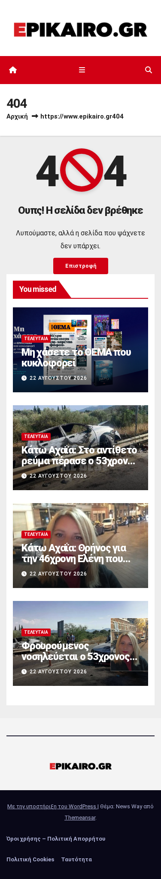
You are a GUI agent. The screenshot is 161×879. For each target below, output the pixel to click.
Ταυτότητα (76, 859)
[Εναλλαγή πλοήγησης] (82, 70)
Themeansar (79, 817)
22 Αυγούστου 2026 (58, 378)
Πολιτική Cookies (30, 859)
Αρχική (17, 116)
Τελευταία (36, 338)
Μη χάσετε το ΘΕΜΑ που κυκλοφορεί (76, 357)
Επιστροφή (80, 266)
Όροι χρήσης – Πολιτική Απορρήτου (55, 838)
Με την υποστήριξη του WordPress (52, 806)
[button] (148, 70)
